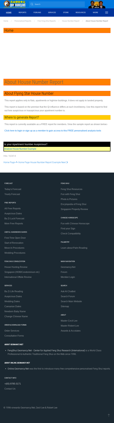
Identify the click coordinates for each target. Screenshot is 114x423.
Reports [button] (22, 12)
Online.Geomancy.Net (18, 368)
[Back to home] (14, 4)
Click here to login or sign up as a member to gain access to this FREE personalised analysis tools (52, 130)
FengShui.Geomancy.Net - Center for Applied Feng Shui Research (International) (46, 350)
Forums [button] (37, 12)
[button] (107, 12)
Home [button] (8, 12)
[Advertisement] (57, 53)
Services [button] (52, 12)
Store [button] (66, 12)
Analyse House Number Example (20, 149)
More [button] (95, 12)
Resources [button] (81, 12)
